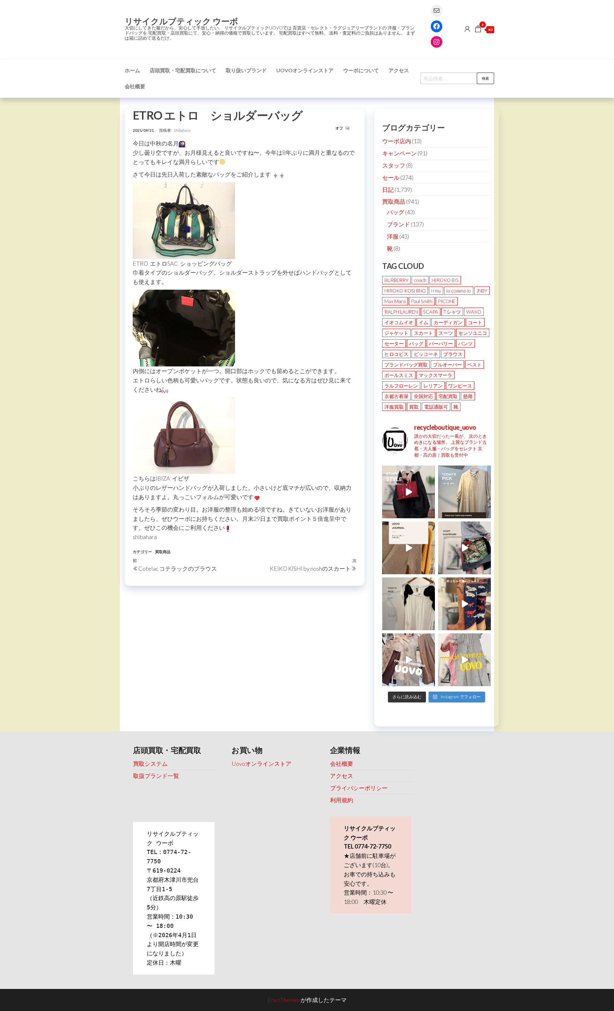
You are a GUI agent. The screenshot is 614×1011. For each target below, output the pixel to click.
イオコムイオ (398, 322)
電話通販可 (436, 407)
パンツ (465, 343)
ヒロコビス (396, 354)
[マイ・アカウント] (467, 29)
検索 (485, 78)
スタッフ (393, 165)
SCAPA (430, 312)
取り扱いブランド (246, 70)
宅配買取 (448, 396)
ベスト (474, 364)
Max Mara (394, 301)
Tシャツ (452, 312)
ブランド (398, 224)
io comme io (458, 291)
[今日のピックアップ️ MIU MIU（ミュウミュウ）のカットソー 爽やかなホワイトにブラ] (408, 603)
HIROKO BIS (445, 280)
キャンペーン (399, 153)
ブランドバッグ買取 (406, 364)
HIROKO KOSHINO (405, 291)
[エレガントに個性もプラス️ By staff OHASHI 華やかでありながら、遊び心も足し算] (408, 492)
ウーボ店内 (396, 141)
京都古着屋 (396, 396)
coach (420, 280)
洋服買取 (394, 407)
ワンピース (460, 385)
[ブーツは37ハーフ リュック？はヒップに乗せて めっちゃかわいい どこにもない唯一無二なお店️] (464, 603)
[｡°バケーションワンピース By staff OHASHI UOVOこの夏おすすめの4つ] (464, 659)
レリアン (433, 385)
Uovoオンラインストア (305, 70)
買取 (414, 407)
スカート (423, 333)
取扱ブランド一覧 (156, 775)
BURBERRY (396, 280)
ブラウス (452, 354)
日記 (388, 189)
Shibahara (182, 130)
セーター (394, 343)
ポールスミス (398, 375)
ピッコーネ (426, 354)
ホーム (132, 70)
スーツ (445, 333)
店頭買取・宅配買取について (183, 70)
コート (475, 322)
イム (423, 322)
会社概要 (135, 86)
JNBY (481, 291)
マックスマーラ (435, 375)
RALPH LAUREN (401, 312)
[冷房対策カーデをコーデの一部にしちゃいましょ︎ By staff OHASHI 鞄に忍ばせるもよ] (408, 547)
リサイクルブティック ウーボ (181, 21)
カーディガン (448, 322)
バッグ (395, 212)
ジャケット (396, 333)
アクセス (399, 70)
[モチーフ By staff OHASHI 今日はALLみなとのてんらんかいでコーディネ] (464, 547)
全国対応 (423, 396)
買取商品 (162, 551)
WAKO (473, 312)
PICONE (446, 301)
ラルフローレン (401, 385)
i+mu (436, 291)
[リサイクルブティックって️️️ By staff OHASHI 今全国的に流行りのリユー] (408, 659)
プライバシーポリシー (359, 787)
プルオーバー (447, 364)
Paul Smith (421, 301)
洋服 (392, 236)
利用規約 (341, 799)
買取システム (150, 763)
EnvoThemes (284, 999)
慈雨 (468, 396)
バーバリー (441, 343)
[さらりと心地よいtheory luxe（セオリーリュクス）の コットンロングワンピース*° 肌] (464, 492)
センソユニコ (472, 333)
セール (390, 177)
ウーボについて (361, 70)
